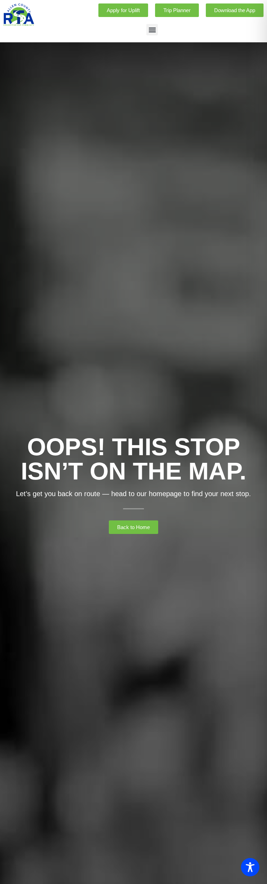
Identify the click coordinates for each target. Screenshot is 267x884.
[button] (152, 29)
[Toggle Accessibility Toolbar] (250, 867)
